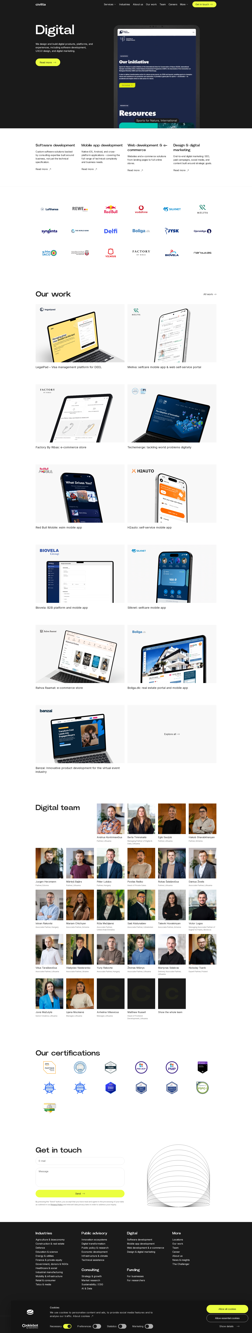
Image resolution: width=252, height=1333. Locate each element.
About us (177, 1255)
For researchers (136, 1280)
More (176, 1233)
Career (176, 1251)
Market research (91, 1280)
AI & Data (87, 1288)
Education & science (47, 1251)
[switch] (97, 1326)
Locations (177, 1239)
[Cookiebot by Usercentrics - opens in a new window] (30, 1326)
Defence (40, 1247)
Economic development (94, 1251)
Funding (133, 1270)
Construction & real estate (50, 1243)
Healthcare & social (46, 1268)
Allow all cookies (227, 1309)
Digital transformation (93, 1243)
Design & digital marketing (141, 1251)
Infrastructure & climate (95, 1255)
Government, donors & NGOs (52, 1264)
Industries (44, 1233)
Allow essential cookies (227, 1318)
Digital (132, 1233)
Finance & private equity (49, 1259)
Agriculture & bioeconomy (50, 1239)
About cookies (81, 1316)
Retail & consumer (46, 1280)
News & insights (181, 1259)
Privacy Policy (57, 1204)
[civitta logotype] (41, 4)
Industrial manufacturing (49, 1272)
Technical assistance (93, 1259)
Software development (139, 1239)
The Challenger (180, 1264)
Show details (226, 1326)
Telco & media (43, 1284)
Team (175, 1247)
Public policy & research (95, 1247)
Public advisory (94, 1233)
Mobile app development (140, 1243)
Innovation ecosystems (94, 1239)
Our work (177, 1243)
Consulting (90, 1270)
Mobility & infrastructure (49, 1276)
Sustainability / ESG (92, 1284)
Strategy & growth (92, 1276)
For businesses (135, 1276)
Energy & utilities (45, 1255)
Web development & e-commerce (145, 1247)
